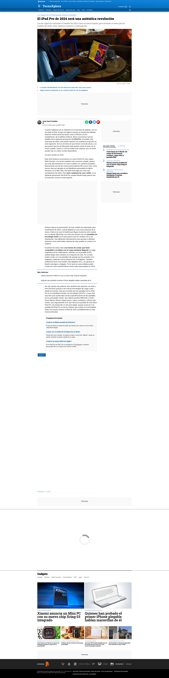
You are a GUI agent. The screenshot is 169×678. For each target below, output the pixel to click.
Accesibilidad (92, 674)
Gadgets (41, 10)
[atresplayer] (122, 6)
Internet (90, 10)
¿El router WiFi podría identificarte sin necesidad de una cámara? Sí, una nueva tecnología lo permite (96, 644)
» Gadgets (48, 491)
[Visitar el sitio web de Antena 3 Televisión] (63, 664)
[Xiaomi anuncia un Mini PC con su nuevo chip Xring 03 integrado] (60, 595)
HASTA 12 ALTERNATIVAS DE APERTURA (115, 170)
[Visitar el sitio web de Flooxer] (129, 664)
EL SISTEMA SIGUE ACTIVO (116, 641)
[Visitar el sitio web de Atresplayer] (120, 664)
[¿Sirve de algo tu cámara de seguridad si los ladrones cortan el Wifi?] (120, 633)
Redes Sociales (58, 10)
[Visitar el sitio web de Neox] (75, 664)
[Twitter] (43, 123)
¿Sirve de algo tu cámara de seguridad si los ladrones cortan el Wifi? (119, 643)
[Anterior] (48, 1)
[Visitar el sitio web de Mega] (87, 664)
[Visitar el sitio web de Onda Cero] (99, 664)
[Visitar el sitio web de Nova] (81, 664)
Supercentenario (100, 1)
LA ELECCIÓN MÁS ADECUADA (70, 641)
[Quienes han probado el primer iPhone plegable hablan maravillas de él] (108, 595)
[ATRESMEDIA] (43, 664)
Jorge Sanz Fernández (50, 121)
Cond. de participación (106, 671)
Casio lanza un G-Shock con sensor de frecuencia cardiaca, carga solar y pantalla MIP (117, 154)
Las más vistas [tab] (109, 146)
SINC (78, 10)
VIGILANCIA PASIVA (90, 641)
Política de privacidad (84, 671)
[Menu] (130, 10)
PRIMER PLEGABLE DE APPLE (93, 610)
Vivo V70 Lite (64, 1)
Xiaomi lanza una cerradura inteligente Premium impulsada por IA (117, 175)
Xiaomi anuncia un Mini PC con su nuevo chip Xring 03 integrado (64, 276)
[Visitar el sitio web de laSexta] (69, 664)
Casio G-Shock (72, 1)
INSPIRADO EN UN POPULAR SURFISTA (118, 150)
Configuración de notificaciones (81, 674)
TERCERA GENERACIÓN (113, 161)
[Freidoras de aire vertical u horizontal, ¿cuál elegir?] (72, 633)
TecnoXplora (40, 491)
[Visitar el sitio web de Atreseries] (93, 664)
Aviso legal (75, 671)
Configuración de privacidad (121, 671)
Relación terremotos (55, 1)
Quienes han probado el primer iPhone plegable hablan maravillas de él (66, 280)
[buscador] (130, 7)
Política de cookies (95, 671)
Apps (83, 10)
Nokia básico (108, 1)
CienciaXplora (70, 10)
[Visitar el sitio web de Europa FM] (105, 664)
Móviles (48, 10)
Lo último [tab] (121, 146)
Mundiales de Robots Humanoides (86, 1)
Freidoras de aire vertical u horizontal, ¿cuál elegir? (72, 643)
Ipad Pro (41, 355)
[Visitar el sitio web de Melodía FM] (112, 664)
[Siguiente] (131, 1)
